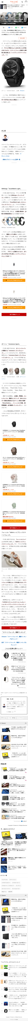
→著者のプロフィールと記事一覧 (11, 159)
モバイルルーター (16, 888)
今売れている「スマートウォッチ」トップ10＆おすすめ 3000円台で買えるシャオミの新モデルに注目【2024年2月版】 (18, 982)
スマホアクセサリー (6, 882)
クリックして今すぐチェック (14, 280)
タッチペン (18, 885)
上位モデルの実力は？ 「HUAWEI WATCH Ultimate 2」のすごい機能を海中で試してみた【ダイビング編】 (18, 1004)
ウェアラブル (4, 14)
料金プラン (4, 891)
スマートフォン (12, 879)
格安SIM (10, 891)
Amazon (22, 90)
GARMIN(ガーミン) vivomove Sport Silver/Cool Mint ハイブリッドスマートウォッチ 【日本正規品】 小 (14, 513)
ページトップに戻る (14, 1019)
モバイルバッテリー (6, 888)
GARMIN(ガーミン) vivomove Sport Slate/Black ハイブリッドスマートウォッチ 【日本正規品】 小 (14, 432)
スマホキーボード (16, 882)
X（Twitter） (9, 711)
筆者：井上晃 (10, 699)
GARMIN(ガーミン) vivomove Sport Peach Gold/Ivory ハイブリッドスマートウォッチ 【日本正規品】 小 (14, 486)
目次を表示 (22, 38)
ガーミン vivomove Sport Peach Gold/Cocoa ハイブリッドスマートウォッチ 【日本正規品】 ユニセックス (14, 459)
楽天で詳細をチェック (15, 314)
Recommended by (17, 821)
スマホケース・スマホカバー (8, 885)
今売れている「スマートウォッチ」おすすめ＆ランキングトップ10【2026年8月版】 (18, 967)
